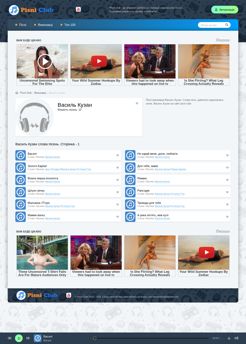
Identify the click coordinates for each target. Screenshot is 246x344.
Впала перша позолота (43, 178)
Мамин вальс (36, 215)
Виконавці (45, 24)
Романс (142, 178)
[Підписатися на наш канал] (78, 10)
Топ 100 (70, 24)
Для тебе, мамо (147, 166)
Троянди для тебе (149, 202)
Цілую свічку (36, 190)
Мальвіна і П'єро (39, 202)
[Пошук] (227, 25)
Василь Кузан (52, 157)
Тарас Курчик (179, 169)
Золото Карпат (37, 166)
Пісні (22, 24)
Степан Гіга (84, 169)
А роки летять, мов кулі (152, 215)
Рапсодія (143, 190)
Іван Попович (52, 169)
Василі (32, 153)
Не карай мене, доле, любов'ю (157, 153)
